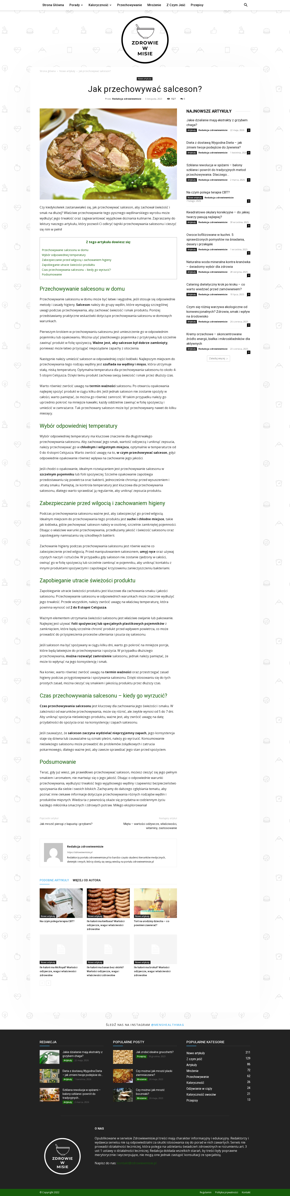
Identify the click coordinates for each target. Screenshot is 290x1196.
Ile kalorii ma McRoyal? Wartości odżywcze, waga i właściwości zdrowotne (58, 971)
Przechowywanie (129, 5)
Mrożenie (154, 5)
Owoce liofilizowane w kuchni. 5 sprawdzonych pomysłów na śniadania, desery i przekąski (215, 239)
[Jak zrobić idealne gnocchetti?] (123, 1057)
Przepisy (197, 5)
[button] (245, 5)
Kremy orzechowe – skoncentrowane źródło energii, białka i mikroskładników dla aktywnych (218, 338)
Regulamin (205, 1192)
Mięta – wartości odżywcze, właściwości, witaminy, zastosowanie (150, 826)
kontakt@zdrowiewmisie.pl (136, 1163)
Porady (74, 5)
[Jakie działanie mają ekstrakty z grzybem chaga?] (49, 1057)
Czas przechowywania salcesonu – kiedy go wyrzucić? (76, 270)
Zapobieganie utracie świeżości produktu (68, 265)
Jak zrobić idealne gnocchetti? (155, 1052)
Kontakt (246, 1192)
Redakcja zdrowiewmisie (126, 98)
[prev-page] (42, 983)
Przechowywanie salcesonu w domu (65, 250)
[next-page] (48, 983)
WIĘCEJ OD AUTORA (87, 880)
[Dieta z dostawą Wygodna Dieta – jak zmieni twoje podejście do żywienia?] (49, 1076)
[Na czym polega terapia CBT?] (61, 903)
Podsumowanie (52, 274)
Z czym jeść (176, 5)
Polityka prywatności (226, 1192)
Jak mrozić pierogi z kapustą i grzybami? (66, 824)
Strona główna (53, 5)
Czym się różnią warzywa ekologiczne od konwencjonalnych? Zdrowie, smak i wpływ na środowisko (218, 311)
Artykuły (192, 130)
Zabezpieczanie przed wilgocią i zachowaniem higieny (76, 260)
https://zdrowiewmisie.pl (79, 852)
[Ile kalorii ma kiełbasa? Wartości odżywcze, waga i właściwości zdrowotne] (108, 903)
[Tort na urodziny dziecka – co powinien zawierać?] (155, 903)
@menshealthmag (167, 1025)
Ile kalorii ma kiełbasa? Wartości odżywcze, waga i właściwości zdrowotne (105, 925)
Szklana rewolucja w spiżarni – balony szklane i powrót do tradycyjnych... (82, 1093)
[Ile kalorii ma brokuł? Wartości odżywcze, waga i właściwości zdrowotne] (155, 949)
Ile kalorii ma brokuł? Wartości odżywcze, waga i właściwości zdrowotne (152, 971)
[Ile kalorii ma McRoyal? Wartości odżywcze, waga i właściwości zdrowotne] (61, 949)
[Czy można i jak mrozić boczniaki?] (123, 1095)
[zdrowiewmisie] (145, 38)
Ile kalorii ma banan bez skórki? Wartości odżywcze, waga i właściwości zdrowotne (105, 971)
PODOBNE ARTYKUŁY (54, 880)
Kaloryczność (98, 5)
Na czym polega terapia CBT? (57, 921)
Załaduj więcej (217, 358)
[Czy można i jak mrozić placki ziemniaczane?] (123, 1076)
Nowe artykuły (67, 71)
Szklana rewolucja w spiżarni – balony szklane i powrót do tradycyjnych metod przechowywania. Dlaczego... (216, 169)
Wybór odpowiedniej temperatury (64, 255)
